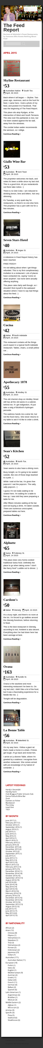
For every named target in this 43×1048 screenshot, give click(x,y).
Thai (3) (11, 943)
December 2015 (12, 847)
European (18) (11, 963)
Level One (10, 807)
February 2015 (12, 867)
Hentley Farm (11, 792)
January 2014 (11, 895)
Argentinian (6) (14, 995)
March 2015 (10, 864)
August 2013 (11, 906)
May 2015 (9, 860)
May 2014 (9, 886)
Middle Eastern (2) (13, 1002)
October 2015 (11, 851)
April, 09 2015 (12, 679)
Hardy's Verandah (13, 789)
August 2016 (11, 829)
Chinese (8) (12, 933)
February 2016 (12, 842)
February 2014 (12, 893)
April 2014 (10, 889)
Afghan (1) (12, 1005)
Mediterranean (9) (15, 973)
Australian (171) (12, 957)
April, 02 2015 (12, 743)
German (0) (12, 985)
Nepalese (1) (13, 940)
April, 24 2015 (12, 253)
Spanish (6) (12, 990)
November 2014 (12, 873)
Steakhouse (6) (14, 1020)
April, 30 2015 (12, 93)
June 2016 (10, 834)
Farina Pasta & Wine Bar (16, 796)
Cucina (8, 325)
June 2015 (10, 858)
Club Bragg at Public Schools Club (19, 794)
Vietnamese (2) (14, 945)
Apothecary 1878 (15, 382)
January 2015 (11, 869)
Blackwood (10, 803)
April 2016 (10, 838)
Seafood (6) (12, 1018)
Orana (7, 666)
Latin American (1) (13, 992)
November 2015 (12, 849)
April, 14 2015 (12, 555)
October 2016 (11, 825)
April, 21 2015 (12, 395)
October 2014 (11, 875)
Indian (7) (12, 955)
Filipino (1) (12, 935)
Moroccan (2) (13, 1007)
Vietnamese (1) (14, 938)
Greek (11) (12, 977)
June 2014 (10, 884)
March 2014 (10, 891)
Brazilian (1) (12, 997)
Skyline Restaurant (16, 80)
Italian (8, 335)
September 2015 (12, 853)
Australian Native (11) (17, 960)
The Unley (10, 805)
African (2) (10, 928)
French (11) (12, 982)
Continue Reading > (12, 134)
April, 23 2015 (12, 338)
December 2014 (12, 871)
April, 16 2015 (12, 464)
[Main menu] (30, 9)
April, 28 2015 (12, 174)
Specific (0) (10, 1012)
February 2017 (12, 822)
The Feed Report (14, 27)
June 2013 (10, 911)
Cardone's (10, 599)
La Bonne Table (14, 730)
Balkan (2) (12, 987)
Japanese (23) (13, 952)
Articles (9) (10, 1010)
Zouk (8, 798)
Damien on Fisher (13, 801)
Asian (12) (10, 930)
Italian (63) (12, 980)
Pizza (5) (11, 1015)
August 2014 (11, 880)
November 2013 (12, 900)
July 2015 (9, 856)
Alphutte (9, 543)
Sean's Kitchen (13, 451)
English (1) (12, 970)
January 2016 (11, 845)
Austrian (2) (12, 975)
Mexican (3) (12, 1000)
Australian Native (13, 91)
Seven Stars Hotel (15, 240)
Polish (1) (11, 965)
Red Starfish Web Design (21, 1043)
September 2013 (12, 904)
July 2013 (9, 909)
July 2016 (9, 831)
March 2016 (10, 840)
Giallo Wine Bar (14, 161)
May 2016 (9, 836)
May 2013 (9, 913)
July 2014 (9, 882)
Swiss (8, 553)
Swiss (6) (11, 968)
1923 (8, 809)
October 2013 (11, 902)
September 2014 (12, 878)
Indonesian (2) (14, 950)
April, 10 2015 (31, 610)
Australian (10, 172)
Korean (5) (12, 947)
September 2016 (12, 827)
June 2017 (10, 820)
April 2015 (10, 862)
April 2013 (10, 915)
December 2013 (12, 898)
